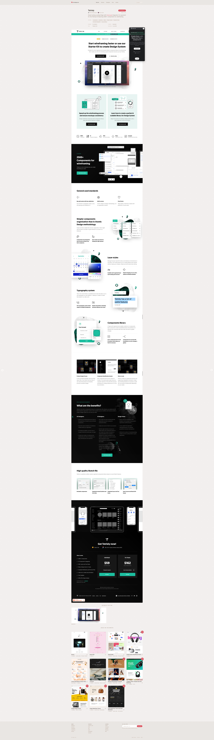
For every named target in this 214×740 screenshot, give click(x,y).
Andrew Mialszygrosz (93, 12)
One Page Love (76, 2)
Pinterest (106, 729)
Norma (72, 654)
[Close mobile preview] (143, 28)
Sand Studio (110, 654)
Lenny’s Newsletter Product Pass (78, 681)
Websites (73, 725)
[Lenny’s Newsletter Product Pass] (79, 669)
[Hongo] (79, 696)
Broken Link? (123, 12)
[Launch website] (86, 654)
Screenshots (95, 20)
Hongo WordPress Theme (95, 708)
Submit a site (90, 725)
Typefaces (73, 729)
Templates (73, 728)
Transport (92, 681)
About (142, 737)
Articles (72, 731)
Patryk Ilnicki (101, 12)
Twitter (106, 725)
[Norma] (79, 642)
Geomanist (114, 24)
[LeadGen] (135, 669)
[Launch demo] (142, 654)
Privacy (138, 737)
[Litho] (116, 696)
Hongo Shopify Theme (76, 708)
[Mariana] (116, 669)
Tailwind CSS (95, 26)
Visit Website (121, 10)
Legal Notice (134, 737)
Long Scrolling (104, 21)
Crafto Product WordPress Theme (134, 654)
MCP (89, 729)
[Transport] (98, 669)
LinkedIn (106, 728)
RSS (106, 731)
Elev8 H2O (92, 654)
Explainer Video (116, 20)
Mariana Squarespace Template (115, 681)
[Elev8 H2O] (98, 642)
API (89, 728)
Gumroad (109, 15)
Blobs (105, 20)
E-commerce (95, 24)
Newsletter (90, 731)
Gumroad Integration (96, 21)
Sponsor (89, 732)
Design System (109, 20)
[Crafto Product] (135, 642)
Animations (101, 20)
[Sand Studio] (116, 642)
